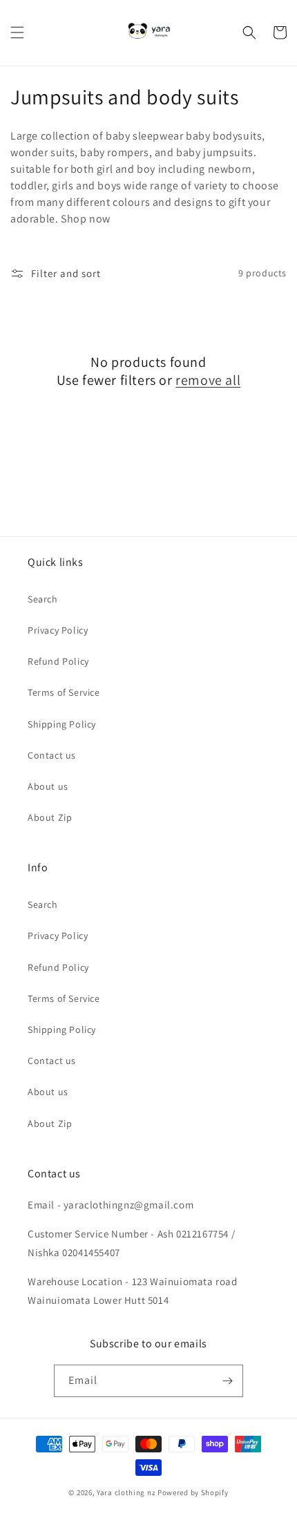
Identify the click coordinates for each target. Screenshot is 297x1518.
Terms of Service (64, 692)
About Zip (50, 817)
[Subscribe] (227, 1381)
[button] (17, 32)
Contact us (52, 755)
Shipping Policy (62, 724)
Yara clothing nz (126, 1492)
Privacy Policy (58, 630)
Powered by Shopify (193, 1492)
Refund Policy (58, 661)
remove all (207, 380)
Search (43, 599)
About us (48, 786)
